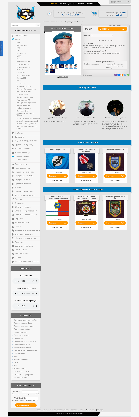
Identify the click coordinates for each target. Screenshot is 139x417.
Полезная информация (94, 410)
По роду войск (25, 315)
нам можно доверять (57, 410)
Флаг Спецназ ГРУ (57, 150)
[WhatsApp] (128, 75)
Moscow (113, 1)
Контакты (90, 4)
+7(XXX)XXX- (19, 398)
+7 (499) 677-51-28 (123, 1)
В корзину (53, 176)
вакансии (82, 410)
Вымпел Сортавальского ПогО (115, 198)
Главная (53, 4)
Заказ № (17, 391)
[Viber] (115, 75)
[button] (38, 25)
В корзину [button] (104, 29)
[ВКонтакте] (118, 75)
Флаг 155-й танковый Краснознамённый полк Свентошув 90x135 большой (86, 200)
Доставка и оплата (75, 4)
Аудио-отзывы (25, 269)
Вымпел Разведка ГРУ (115, 150)
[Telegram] (124, 75)
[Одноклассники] (121, 75)
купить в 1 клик (62, 77)
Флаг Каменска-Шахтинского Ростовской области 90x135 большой (57, 199)
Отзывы (62, 4)
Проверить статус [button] (24, 405)
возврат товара (72, 410)
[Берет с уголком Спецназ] (63, 47)
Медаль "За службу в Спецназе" (86, 151)
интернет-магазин (42, 410)
